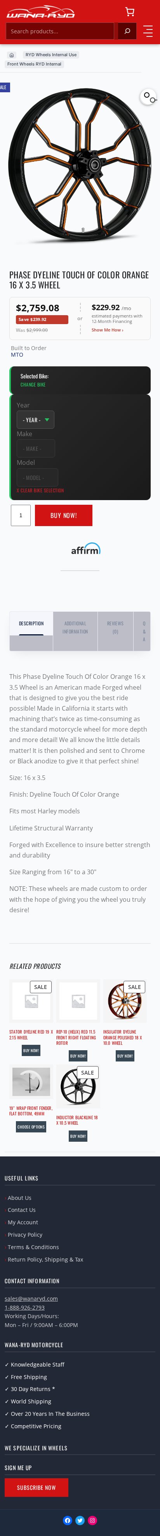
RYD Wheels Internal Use (51, 54)
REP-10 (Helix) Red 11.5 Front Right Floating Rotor (76, 1037)
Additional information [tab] (75, 627)
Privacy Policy (25, 1234)
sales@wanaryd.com (31, 1298)
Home (11, 55)
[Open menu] (148, 31)
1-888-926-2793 (25, 1307)
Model (26, 462)
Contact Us (22, 1209)
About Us (19, 1197)
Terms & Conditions (33, 1247)
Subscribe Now (36, 1487)
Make (24, 434)
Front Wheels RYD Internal (34, 64)
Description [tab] (31, 623)
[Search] (127, 31)
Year (23, 405)
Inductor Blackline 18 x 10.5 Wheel (77, 1120)
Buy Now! (63, 515)
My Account (23, 1222)
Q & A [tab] (144, 631)
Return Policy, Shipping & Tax (45, 1259)
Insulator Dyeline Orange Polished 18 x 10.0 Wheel (122, 1037)
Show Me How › (107, 330)
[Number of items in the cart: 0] (130, 12)
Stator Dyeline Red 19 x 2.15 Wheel (31, 1034)
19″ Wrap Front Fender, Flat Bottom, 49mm (30, 1111)
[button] (148, 96)
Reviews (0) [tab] (115, 627)
